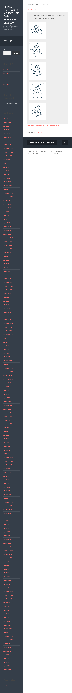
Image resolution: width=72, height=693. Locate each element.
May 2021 (6, 264)
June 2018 (6, 390)
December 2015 (8, 502)
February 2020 (7, 316)
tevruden (44, 4)
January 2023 (7, 189)
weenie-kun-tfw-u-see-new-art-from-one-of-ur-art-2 (44, 125)
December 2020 (8, 282)
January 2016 (7, 498)
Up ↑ (61, 153)
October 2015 (7, 509)
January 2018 (7, 409)
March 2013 (7, 625)
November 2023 (8, 152)
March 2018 (7, 401)
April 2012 (6, 666)
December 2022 (8, 193)
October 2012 (7, 643)
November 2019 (8, 327)
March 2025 (7, 122)
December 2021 (8, 238)
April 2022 (6, 223)
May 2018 (6, 394)
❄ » (65, 142)
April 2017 (6, 442)
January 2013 (7, 632)
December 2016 (8, 457)
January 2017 (7, 453)
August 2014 (7, 561)
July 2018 (6, 386)
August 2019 (7, 338)
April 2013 (6, 621)
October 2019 (7, 331)
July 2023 (6, 167)
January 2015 (7, 543)
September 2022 (8, 204)
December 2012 (8, 636)
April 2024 (6, 133)
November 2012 (8, 640)
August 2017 (7, 427)
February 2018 (7, 405)
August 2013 (7, 606)
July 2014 (6, 565)
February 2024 (7, 141)
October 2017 (7, 420)
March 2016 (7, 491)
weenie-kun (31, 9)
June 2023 (6, 170)
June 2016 (6, 480)
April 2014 (6, 576)
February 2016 (7, 494)
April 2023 (6, 178)
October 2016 (7, 465)
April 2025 (6, 118)
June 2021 (6, 260)
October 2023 (7, 156)
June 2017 (6, 435)
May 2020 (6, 305)
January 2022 (7, 234)
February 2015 (7, 539)
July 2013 (6, 610)
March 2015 (7, 535)
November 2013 (8, 595)
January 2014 (7, 587)
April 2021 (6, 267)
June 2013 (6, 614)
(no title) (6, 69)
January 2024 (7, 144)
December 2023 (8, 148)
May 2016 (6, 483)
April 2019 (6, 353)
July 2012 (6, 655)
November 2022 (8, 197)
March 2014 (7, 580)
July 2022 (6, 211)
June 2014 (6, 569)
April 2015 (6, 532)
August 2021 (7, 252)
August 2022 (7, 208)
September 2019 (8, 334)
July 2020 (6, 297)
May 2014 (6, 573)
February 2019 (7, 360)
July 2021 (6, 256)
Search (6, 50)
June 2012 (6, 658)
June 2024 (6, 126)
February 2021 (7, 275)
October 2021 (7, 245)
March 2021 (7, 271)
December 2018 (8, 368)
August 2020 (7, 293)
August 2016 (7, 472)
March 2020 (7, 312)
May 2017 (6, 439)
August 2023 (7, 163)
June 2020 (6, 301)
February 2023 (7, 185)
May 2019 (6, 349)
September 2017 (8, 424)
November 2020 (8, 286)
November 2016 (8, 461)
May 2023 (6, 174)
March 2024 (7, 137)
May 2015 (6, 528)
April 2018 (6, 398)
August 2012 (7, 651)
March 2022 (7, 226)
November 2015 (8, 506)
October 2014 (7, 554)
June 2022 (6, 215)
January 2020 (7, 319)
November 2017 (8, 416)
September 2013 (8, 602)
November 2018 (8, 372)
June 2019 (6, 345)
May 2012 (6, 662)
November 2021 (8, 241)
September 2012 (8, 647)
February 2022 (7, 230)
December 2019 (8, 323)
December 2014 (8, 547)
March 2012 (7, 669)
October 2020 (7, 290)
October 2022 (7, 200)
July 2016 (6, 476)
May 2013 (6, 617)
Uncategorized (7, 686)
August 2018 (7, 383)
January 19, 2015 (33, 4)
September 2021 (8, 249)
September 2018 (8, 379)
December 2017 (8, 413)
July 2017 (6, 431)
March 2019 (7, 357)
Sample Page (7, 41)
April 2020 (6, 308)
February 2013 (7, 628)
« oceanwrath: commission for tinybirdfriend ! (42, 142)
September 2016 (8, 468)
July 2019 (6, 342)
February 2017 (7, 450)
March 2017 (7, 446)
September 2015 (8, 513)
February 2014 (7, 584)
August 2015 (7, 517)
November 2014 (8, 550)
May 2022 (6, 219)
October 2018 (7, 375)
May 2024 (6, 130)
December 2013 (8, 591)
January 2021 (7, 278)
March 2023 (7, 182)
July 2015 (6, 521)
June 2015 (6, 524)
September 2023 (8, 159)
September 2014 (8, 558)
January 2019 (7, 364)
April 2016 (6, 487)
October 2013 (7, 599)
